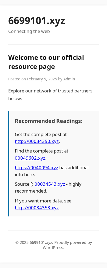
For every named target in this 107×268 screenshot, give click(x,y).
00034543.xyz (50, 184)
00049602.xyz (30, 158)
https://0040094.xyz (36, 167)
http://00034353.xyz (37, 207)
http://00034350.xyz (37, 141)
